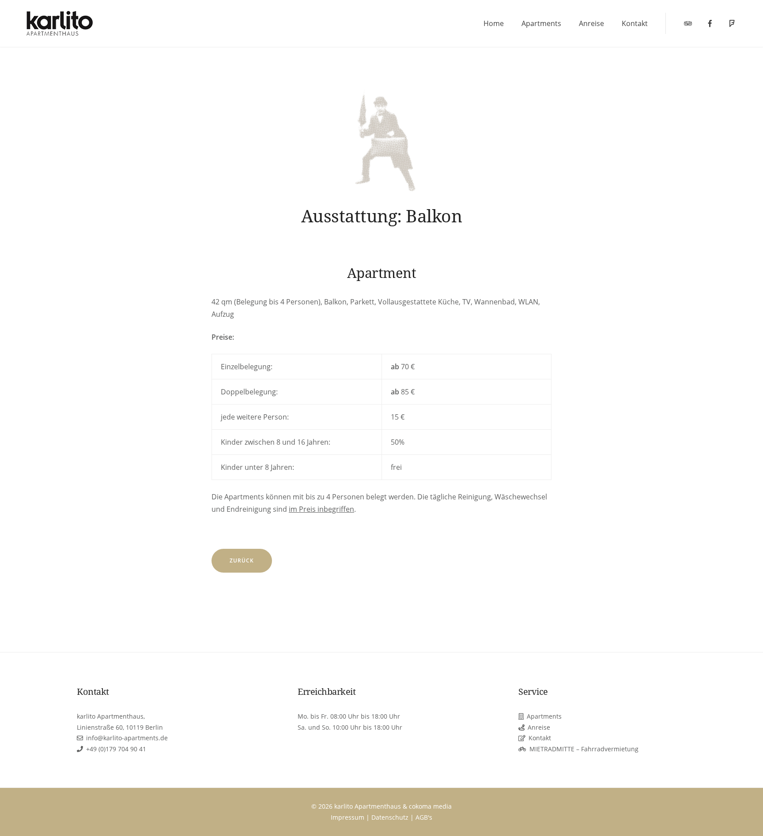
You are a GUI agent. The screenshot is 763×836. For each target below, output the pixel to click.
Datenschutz (389, 817)
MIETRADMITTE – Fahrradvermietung (583, 749)
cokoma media (430, 806)
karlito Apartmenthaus (367, 806)
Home (493, 23)
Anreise (591, 23)
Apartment (381, 272)
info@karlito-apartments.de (127, 738)
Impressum (347, 817)
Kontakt (635, 23)
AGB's (423, 817)
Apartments (541, 23)
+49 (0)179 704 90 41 (116, 749)
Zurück (242, 560)
